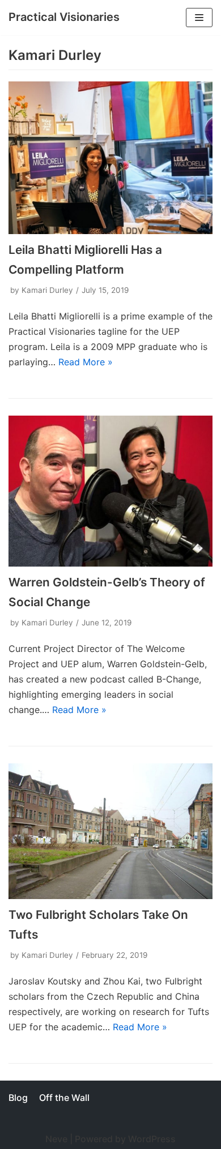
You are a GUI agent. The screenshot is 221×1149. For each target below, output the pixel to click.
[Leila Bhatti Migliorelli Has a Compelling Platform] (110, 157)
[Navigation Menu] (199, 17)
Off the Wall (64, 1097)
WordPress (152, 1138)
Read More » (85, 362)
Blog (18, 1097)
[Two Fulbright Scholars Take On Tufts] (110, 831)
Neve (56, 1138)
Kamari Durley (47, 290)
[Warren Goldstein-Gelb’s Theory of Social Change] (110, 491)
